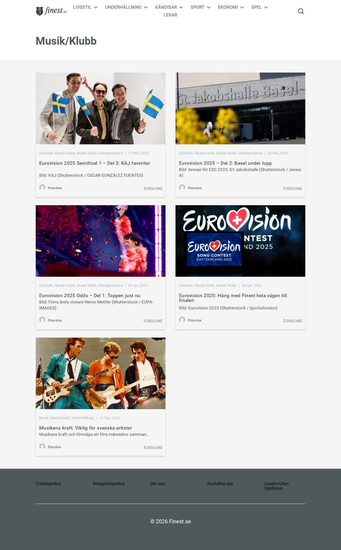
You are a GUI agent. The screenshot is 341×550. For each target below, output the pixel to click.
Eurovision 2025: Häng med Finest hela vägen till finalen (233, 298)
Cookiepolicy (48, 483)
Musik (44, 418)
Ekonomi (228, 7)
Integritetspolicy (109, 483)
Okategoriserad (110, 153)
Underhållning (123, 7)
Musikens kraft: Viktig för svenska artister (85, 428)
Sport (197, 7)
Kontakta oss (220, 483)
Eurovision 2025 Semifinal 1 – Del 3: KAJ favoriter (94, 163)
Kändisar (166, 7)
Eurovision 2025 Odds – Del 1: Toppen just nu (89, 295)
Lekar (170, 14)
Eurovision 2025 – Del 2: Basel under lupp (225, 163)
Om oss (157, 483)
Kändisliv (46, 153)
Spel (256, 7)
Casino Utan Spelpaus (276, 486)
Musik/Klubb (65, 153)
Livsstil (82, 7)
